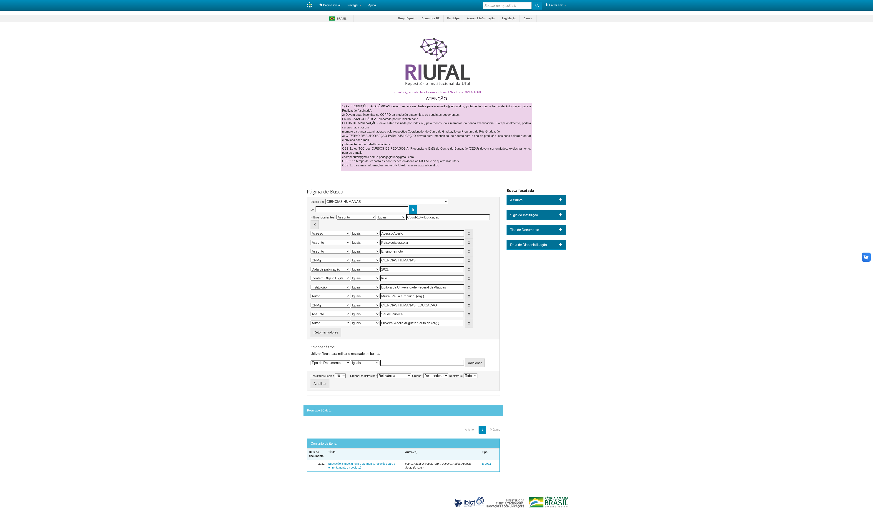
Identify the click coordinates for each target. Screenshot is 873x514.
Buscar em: (317, 201)
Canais (528, 18)
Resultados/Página (322, 376)
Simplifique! (406, 18)
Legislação (509, 18)
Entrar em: (556, 5)
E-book (486, 463)
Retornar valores (326, 332)
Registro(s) (456, 376)
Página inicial (331, 5)
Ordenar (417, 376)
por (313, 209)
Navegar (353, 5)
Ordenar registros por (363, 376)
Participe (453, 18)
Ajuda (372, 5)
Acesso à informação (480, 18)
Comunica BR (431, 18)
